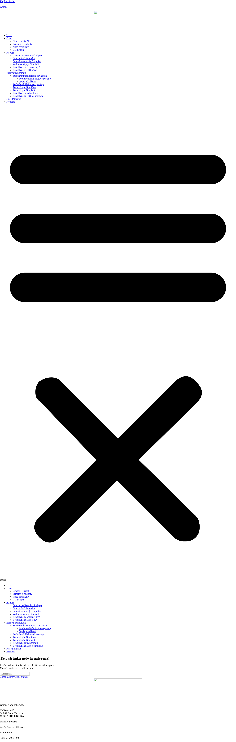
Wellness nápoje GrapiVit (26, 64)
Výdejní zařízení (27, 81)
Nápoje (10, 52)
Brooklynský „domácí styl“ (26, 67)
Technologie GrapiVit (24, 90)
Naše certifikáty (21, 47)
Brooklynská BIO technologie (28, 96)
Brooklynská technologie (25, 93)
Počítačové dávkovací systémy (28, 84)
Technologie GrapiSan (24, 87)
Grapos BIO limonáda (24, 58)
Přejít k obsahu (7, 1)
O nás (9, 38)
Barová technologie (16, 72)
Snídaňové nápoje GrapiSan (27, 61)
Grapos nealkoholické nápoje (27, 55)
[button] (118, 343)
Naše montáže (13, 98)
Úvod (9, 35)
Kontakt (10, 101)
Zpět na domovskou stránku (14, 676)
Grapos (3, 6)
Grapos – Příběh (21, 41)
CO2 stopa (18, 49)
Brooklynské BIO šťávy (25, 70)
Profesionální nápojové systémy (35, 78)
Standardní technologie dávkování (30, 75)
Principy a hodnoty (22, 44)
